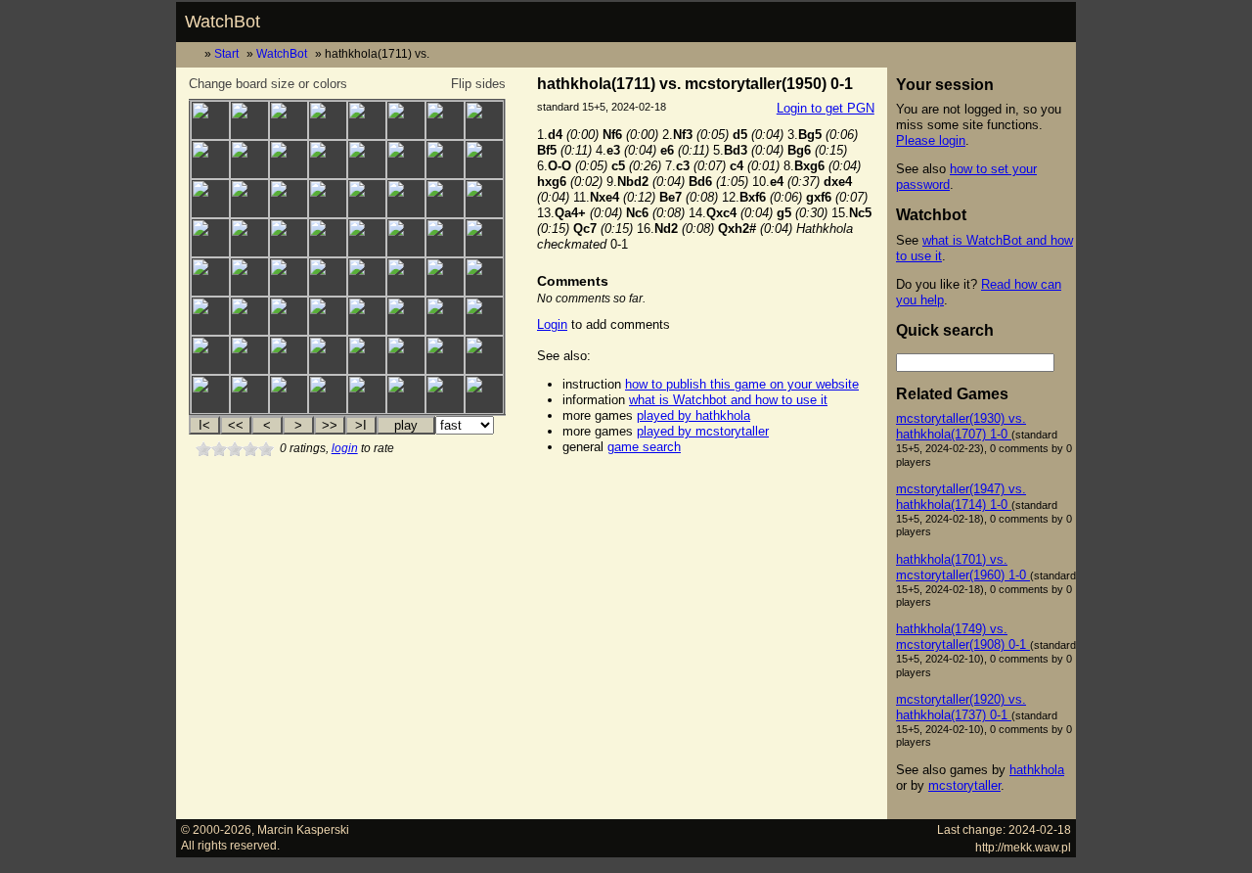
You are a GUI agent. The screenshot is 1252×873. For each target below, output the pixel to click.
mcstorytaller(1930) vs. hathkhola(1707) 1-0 (961, 426)
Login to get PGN (825, 108)
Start (226, 53)
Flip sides (478, 83)
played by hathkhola (693, 415)
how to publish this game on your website (742, 384)
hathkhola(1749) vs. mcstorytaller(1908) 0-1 (963, 636)
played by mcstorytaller (703, 431)
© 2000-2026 (216, 829)
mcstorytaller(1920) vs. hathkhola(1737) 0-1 (961, 707)
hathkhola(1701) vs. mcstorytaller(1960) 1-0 (963, 567)
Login (552, 324)
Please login (930, 140)
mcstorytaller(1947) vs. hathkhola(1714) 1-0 (961, 497)
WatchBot (222, 21)
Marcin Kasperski (303, 829)
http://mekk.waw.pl (1023, 847)
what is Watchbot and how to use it (728, 399)
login (345, 448)
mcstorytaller (964, 785)
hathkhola (1036, 769)
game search (644, 446)
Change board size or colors (268, 83)
